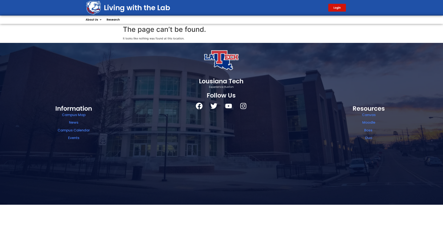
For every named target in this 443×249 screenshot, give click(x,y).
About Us (92, 19)
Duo (368, 137)
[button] (93, 20)
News (73, 122)
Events (73, 137)
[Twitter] (214, 106)
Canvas (369, 114)
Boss (368, 130)
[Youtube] (229, 106)
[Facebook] (199, 106)
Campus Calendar (74, 130)
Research (113, 19)
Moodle (368, 122)
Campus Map (74, 114)
